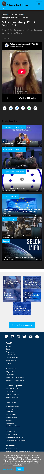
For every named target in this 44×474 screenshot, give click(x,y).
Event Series (10, 412)
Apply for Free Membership (22, 325)
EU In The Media (16, 14)
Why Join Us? (10, 372)
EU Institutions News (13, 389)
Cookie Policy (17, 465)
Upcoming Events (12, 409)
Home (4, 14)
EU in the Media (11, 392)
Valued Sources (11, 360)
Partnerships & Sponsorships (16, 440)
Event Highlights (11, 417)
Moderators (10, 423)
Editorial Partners (12, 357)
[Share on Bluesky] (17, 108)
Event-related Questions (14, 437)
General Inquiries (11, 434)
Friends (8, 363)
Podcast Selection (12, 397)
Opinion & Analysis (12, 394)
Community (10, 375)
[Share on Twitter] (5, 108)
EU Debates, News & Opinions (17, 5)
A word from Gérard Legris (15, 380)
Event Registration (12, 406)
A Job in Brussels (11, 449)
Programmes (10, 352)
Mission (8, 346)
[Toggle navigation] (39, 3)
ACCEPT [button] (19, 469)
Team (8, 349)
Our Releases (10, 355)
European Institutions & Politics (15, 17)
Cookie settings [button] (8, 469)
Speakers (9, 420)
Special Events (11, 414)
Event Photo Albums (13, 426)
